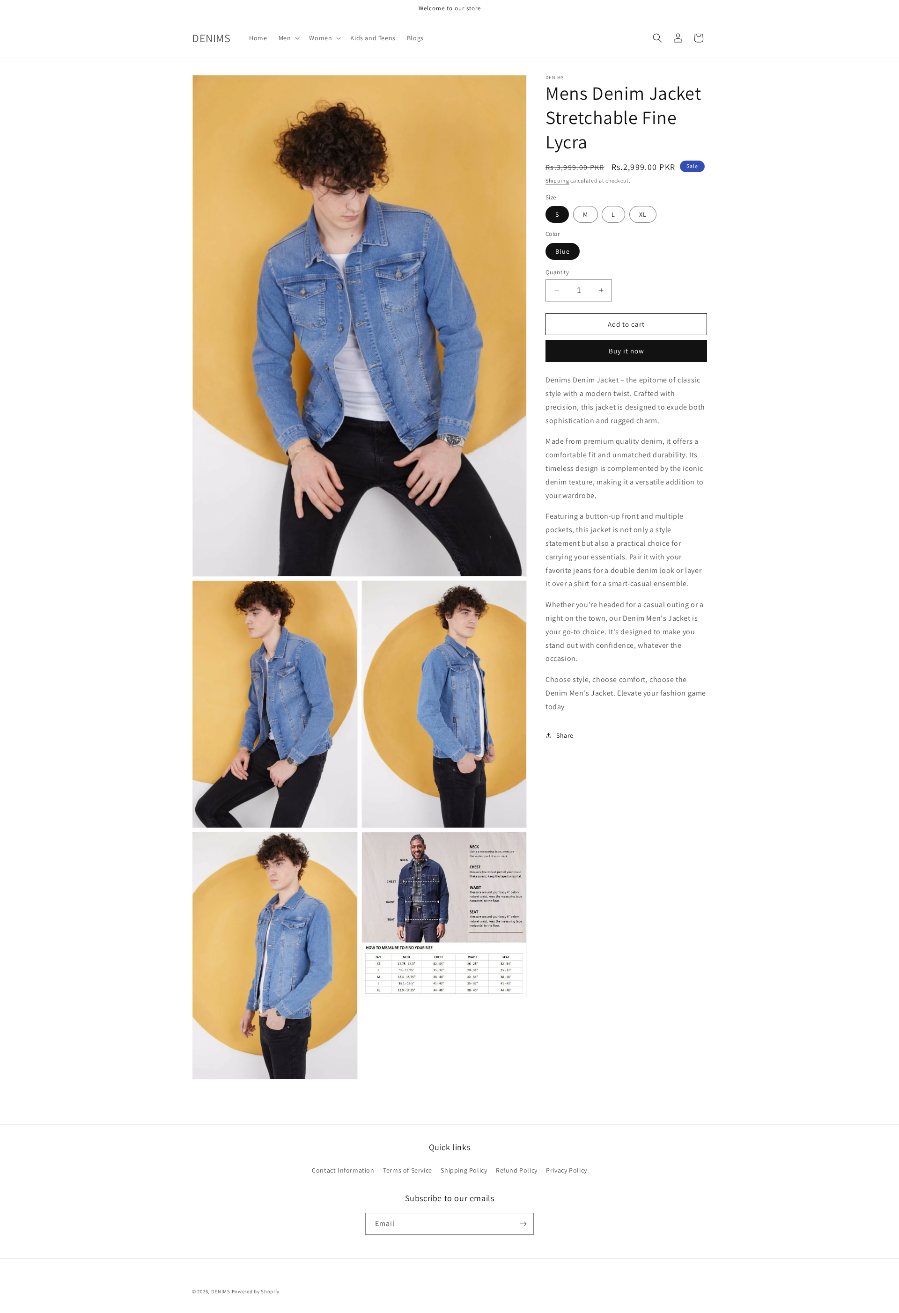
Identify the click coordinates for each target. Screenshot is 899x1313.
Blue (562, 251)
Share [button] (565, 735)
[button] (288, 38)
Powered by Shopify (256, 1291)
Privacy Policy (566, 1170)
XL (643, 214)
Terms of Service (407, 1170)
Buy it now (626, 350)
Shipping (557, 180)
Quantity (557, 272)
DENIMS (220, 1291)
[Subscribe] (523, 1224)
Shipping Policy (464, 1170)
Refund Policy (517, 1170)
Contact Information (343, 1170)
